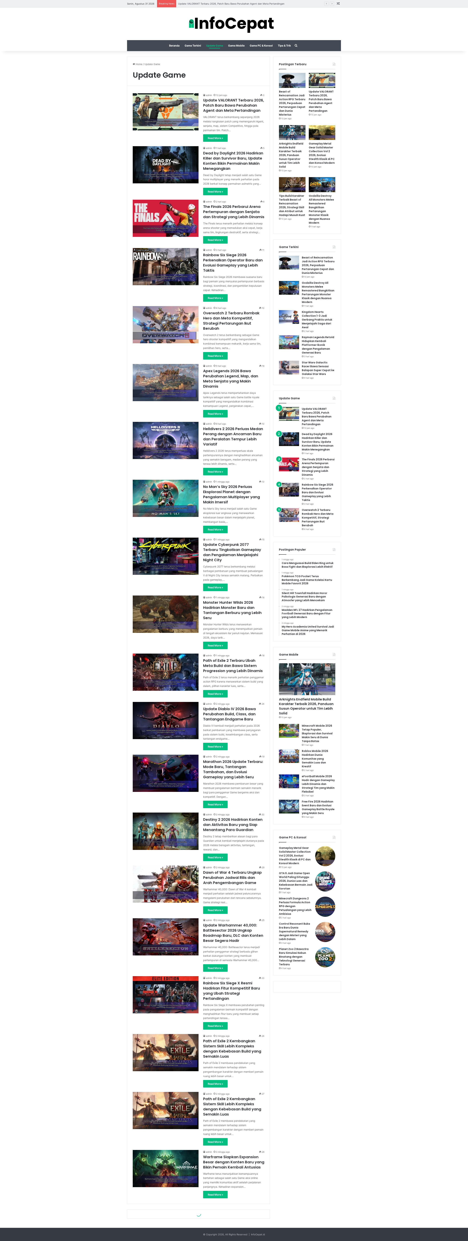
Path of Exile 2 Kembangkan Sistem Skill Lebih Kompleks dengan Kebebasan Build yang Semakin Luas (232, 1048)
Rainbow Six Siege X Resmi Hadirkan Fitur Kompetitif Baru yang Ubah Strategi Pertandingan (231, 991)
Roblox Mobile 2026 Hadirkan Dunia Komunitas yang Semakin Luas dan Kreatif (315, 758)
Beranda (174, 45)
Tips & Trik (284, 45)
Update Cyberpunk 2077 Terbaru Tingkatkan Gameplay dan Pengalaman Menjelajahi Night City (232, 552)
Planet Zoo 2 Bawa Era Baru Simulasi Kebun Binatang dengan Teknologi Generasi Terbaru (294, 956)
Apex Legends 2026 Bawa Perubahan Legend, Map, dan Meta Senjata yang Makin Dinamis (230, 378)
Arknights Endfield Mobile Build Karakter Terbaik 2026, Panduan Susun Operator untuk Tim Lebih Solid (236, 3)
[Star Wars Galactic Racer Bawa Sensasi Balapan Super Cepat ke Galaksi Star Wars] (289, 367)
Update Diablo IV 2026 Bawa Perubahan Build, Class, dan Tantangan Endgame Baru (229, 714)
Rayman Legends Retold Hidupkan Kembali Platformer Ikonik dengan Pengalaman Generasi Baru (318, 344)
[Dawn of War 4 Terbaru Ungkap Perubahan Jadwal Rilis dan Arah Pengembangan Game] (166, 884)
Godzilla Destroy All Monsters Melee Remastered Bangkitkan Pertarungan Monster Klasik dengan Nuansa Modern (321, 209)
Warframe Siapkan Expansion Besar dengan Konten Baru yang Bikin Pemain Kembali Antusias (233, 1162)
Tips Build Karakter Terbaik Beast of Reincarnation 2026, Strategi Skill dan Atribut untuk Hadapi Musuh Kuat (292, 205)
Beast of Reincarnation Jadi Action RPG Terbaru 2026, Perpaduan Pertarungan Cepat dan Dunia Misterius (292, 103)
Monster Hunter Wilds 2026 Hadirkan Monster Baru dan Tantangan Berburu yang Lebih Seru (232, 610)
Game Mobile (236, 45)
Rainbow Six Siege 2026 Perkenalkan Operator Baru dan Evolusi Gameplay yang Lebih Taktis (233, 262)
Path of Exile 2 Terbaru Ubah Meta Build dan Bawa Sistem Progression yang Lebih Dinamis (233, 665)
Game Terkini (193, 45)
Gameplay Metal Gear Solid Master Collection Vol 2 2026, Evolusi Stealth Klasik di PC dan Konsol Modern (322, 153)
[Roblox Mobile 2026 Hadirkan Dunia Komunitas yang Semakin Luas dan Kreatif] (289, 756)
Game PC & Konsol (261, 45)
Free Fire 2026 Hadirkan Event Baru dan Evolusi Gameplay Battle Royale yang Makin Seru (318, 807)
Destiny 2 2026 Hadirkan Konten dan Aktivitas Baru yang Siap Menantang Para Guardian (233, 824)
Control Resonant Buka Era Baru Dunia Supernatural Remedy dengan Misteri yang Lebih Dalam (294, 931)
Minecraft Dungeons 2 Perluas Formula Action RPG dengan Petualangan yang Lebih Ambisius (295, 906)
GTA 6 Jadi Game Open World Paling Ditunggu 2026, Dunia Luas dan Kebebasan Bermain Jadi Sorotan (295, 880)
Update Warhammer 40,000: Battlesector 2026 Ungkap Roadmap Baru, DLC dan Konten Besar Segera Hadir (233, 933)
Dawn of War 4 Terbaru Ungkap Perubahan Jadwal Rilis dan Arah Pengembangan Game (232, 877)
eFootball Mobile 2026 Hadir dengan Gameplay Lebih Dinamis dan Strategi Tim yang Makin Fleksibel (318, 784)
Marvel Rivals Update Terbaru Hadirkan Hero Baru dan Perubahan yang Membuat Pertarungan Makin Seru (230, 1217)
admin (209, 95)
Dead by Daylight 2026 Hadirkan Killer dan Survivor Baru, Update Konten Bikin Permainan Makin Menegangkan (233, 161)
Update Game (214, 45)
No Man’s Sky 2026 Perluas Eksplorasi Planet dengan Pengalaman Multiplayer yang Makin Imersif (231, 494)
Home (138, 64)
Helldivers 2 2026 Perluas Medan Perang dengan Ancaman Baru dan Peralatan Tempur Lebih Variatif (233, 436)
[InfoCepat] (234, 24)
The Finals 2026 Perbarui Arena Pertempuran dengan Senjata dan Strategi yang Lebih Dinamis (233, 211)
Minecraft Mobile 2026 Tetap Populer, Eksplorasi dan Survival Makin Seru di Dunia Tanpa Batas (317, 733)
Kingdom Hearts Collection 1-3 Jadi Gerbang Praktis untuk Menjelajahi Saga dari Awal (317, 319)
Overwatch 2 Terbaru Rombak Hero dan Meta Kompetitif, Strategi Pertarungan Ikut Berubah (231, 320)
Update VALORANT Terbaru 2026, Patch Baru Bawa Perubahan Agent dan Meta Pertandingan (233, 105)
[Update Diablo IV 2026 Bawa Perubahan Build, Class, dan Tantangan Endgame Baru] (166, 720)
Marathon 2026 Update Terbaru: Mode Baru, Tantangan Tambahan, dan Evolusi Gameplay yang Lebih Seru (233, 769)
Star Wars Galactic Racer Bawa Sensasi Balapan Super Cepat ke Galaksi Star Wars (318, 368)
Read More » (215, 138)
